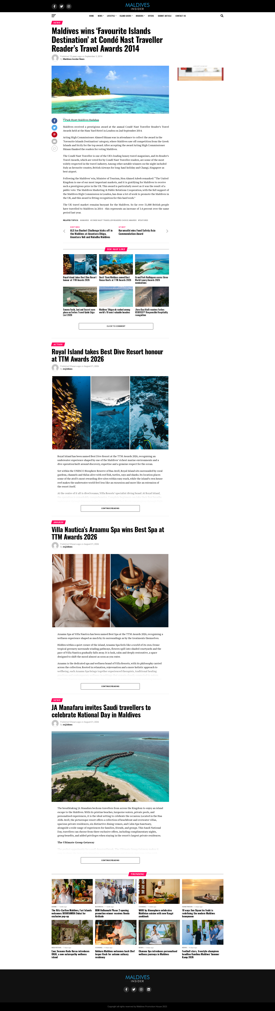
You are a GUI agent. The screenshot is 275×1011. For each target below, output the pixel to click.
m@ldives (67, 369)
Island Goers (125, 15)
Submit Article (164, 15)
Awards (85, 220)
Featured (143, 220)
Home (91, 15)
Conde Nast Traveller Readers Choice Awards (113, 220)
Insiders (139, 15)
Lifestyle (111, 15)
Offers (151, 15)
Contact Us (180, 15)
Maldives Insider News (74, 59)
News (100, 15)
